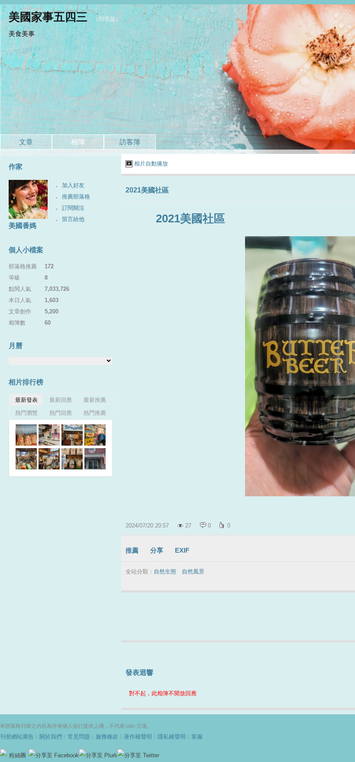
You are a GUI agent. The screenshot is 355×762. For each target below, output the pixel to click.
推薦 (132, 550)
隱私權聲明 (172, 736)
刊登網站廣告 (17, 736)
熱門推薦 (95, 413)
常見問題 (79, 736)
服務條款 (107, 736)
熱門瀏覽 (26, 413)
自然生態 (165, 571)
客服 (197, 736)
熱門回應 (60, 413)
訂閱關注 (73, 208)
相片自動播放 (151, 163)
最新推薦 (95, 400)
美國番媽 (22, 225)
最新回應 (60, 400)
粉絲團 (17, 755)
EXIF (182, 550)
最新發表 (26, 400)
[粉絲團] (3, 752)
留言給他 (73, 219)
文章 (26, 142)
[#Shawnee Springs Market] (26, 435)
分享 (156, 550)
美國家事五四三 (48, 16)
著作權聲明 (138, 736)
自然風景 (193, 571)
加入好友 (73, 185)
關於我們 (50, 736)
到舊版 (107, 19)
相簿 (78, 142)
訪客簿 (129, 142)
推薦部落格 (76, 196)
